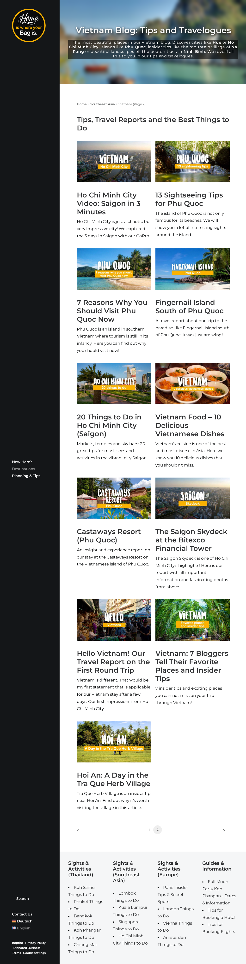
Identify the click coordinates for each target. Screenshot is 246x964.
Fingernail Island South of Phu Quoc (189, 306)
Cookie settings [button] (34, 953)
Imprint (17, 943)
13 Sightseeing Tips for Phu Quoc (189, 199)
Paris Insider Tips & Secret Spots (173, 894)
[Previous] (83, 831)
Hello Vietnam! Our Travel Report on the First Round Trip (113, 661)
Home (82, 104)
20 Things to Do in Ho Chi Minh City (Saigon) (109, 425)
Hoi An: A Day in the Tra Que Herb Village (113, 779)
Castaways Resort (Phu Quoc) (109, 535)
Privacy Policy (35, 943)
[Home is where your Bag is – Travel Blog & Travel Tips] (29, 25)
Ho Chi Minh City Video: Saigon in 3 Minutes (109, 203)
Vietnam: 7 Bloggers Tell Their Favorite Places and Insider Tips (191, 665)
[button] (114, 161)
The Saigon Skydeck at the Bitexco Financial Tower (191, 540)
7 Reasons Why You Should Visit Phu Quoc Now (112, 310)
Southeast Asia (102, 104)
